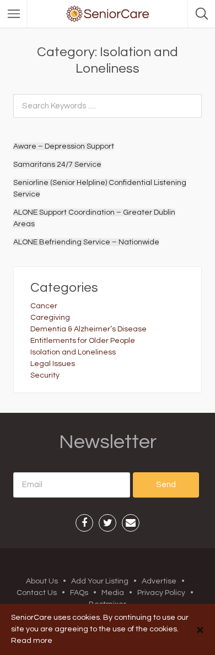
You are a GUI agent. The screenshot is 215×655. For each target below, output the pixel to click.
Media (112, 593)
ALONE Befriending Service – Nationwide (86, 242)
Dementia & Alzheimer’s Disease (88, 329)
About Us (42, 581)
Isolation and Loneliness (73, 352)
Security (45, 375)
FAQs (79, 593)
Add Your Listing (99, 581)
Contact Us (37, 593)
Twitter (107, 523)
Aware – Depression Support (63, 146)
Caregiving (50, 317)
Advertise (159, 581)
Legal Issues (52, 364)
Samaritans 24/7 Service (57, 164)
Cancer (43, 306)
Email (130, 523)
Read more (31, 641)
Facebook (84, 523)
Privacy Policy (161, 593)
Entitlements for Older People (82, 341)
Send (166, 485)
